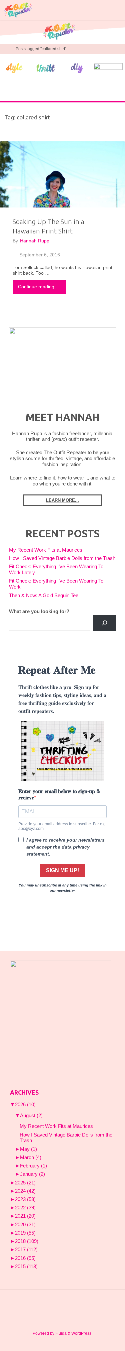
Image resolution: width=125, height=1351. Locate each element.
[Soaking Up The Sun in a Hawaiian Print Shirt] (62, 174)
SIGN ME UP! (62, 870)
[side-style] (14, 67)
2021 (25, 1216)
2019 (25, 1233)
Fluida (60, 1333)
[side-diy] (77, 67)
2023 (25, 1199)
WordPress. (81, 1333)
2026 (25, 1104)
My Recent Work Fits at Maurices (45, 550)
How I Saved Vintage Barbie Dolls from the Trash (62, 558)
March (30, 1157)
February (33, 1165)
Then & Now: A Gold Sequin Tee (43, 595)
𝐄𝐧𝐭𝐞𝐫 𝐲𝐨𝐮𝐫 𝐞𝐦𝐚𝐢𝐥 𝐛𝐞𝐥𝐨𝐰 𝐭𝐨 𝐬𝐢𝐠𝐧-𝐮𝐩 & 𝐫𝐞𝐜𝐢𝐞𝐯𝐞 (59, 794)
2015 (26, 1266)
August (31, 1115)
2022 (25, 1207)
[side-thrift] (45, 67)
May (28, 1149)
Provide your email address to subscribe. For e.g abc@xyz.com (62, 826)
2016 (25, 1258)
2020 (25, 1224)
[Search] (104, 623)
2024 (25, 1191)
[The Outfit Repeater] (18, 9)
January (32, 1174)
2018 (26, 1241)
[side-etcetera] (108, 67)
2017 (26, 1249)
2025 (25, 1182)
